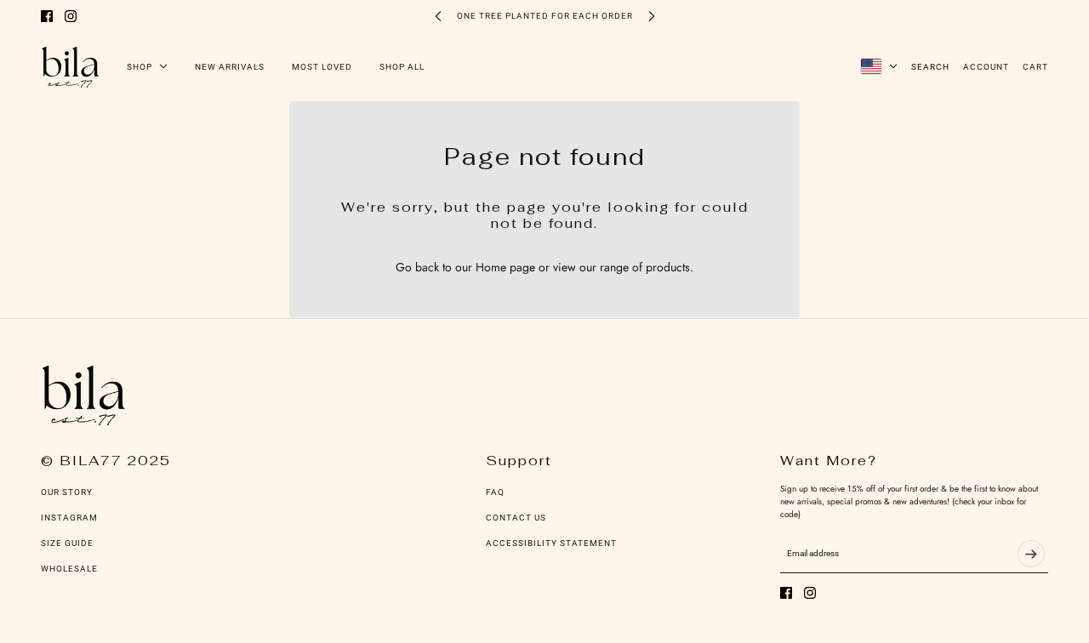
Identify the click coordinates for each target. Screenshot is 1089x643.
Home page (505, 267)
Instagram (69, 517)
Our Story (67, 492)
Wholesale (69, 568)
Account (986, 66)
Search (930, 66)
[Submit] (1031, 553)
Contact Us (516, 517)
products (668, 267)
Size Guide (67, 543)
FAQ (495, 492)
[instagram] (70, 16)
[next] (652, 16)
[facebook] (46, 16)
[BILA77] (70, 66)
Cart (1035, 66)
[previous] (438, 16)
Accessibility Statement (551, 543)
